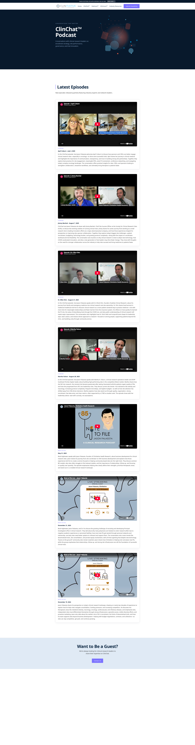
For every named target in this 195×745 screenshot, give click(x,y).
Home (80, 6)
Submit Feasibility (131, 6)
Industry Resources (115, 6)
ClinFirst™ (86, 6)
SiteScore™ (95, 6)
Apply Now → (111, 1)
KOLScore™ (104, 6)
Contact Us (97, 661)
